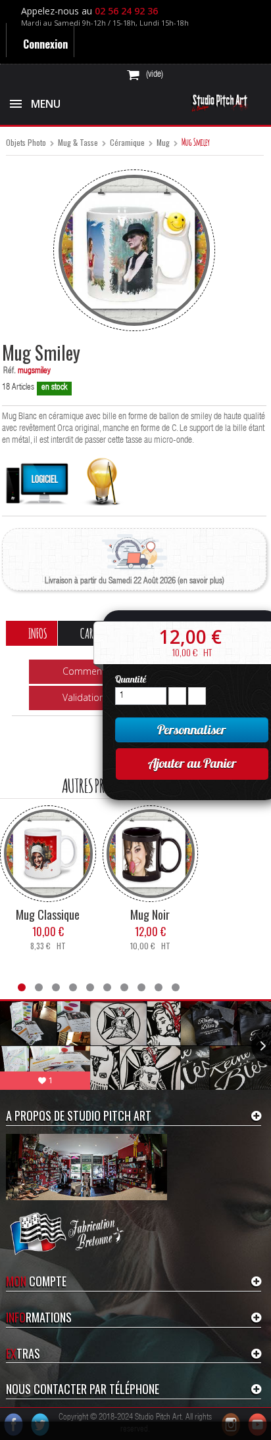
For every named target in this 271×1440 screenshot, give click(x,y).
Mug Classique (48, 914)
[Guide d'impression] (102, 478)
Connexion (46, 44)
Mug (163, 143)
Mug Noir (150, 914)
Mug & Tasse (78, 143)
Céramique (127, 143)
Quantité (130, 679)
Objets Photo (26, 143)
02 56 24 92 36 (128, 11)
